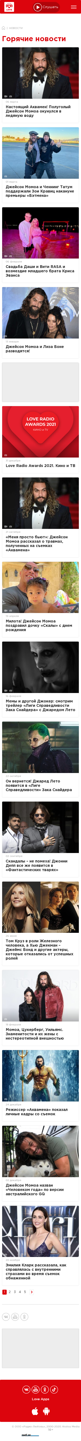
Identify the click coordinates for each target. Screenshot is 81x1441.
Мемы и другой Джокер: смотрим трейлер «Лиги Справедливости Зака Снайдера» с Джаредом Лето (40, 706)
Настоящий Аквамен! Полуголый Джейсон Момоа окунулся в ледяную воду (38, 111)
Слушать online (50, 7)
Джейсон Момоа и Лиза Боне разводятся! (35, 349)
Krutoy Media (71, 1426)
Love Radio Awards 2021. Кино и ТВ (40, 466)
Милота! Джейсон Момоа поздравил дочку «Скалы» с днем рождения (39, 626)
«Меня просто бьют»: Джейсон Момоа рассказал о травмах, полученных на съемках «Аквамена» (37, 544)
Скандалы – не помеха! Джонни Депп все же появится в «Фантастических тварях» (36, 866)
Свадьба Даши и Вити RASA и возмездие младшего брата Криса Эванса (40, 271)
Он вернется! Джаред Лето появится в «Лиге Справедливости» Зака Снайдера (39, 786)
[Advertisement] (40, 382)
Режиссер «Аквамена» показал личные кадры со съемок (37, 1112)
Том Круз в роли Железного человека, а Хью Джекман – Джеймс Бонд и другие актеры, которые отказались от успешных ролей (39, 950)
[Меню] (73, 7)
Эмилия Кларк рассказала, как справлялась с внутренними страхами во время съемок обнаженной (36, 1272)
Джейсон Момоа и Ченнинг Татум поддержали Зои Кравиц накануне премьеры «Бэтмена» (40, 191)
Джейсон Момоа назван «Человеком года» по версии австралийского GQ (35, 1190)
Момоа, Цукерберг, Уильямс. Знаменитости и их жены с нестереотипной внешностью (35, 1034)
